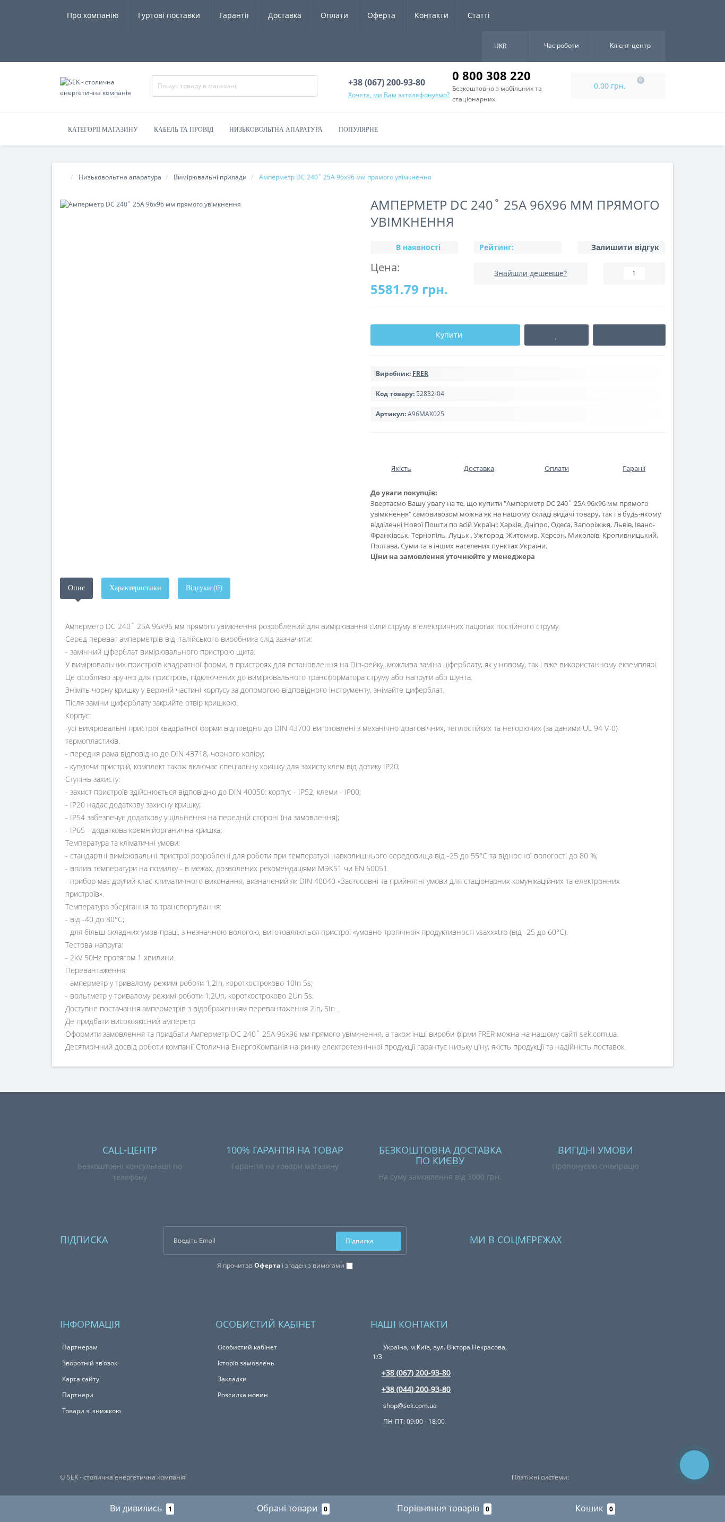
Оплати (334, 15)
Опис (76, 588)
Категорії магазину (103, 129)
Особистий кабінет (247, 1347)
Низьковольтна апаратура (276, 129)
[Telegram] (598, 1237)
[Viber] (395, 1439)
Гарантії (234, 15)
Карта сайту (80, 1378)
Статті (479, 15)
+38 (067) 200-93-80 (416, 1373)
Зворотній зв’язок (89, 1363)
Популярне (358, 129)
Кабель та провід (183, 129)
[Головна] (63, 177)
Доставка (284, 15)
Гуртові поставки (169, 15)
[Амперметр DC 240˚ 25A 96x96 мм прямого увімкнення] (207, 204)
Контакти (431, 15)
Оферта (381, 15)
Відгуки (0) (204, 588)
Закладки (232, 1378)
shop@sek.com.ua (409, 1405)
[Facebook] (583, 1237)
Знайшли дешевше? (530, 273)
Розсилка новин (243, 1394)
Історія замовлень (246, 1363)
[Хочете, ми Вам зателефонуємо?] (694, 1465)
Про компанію (93, 15)
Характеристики (135, 588)
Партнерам (80, 1347)
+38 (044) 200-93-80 (416, 1389)
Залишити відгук (625, 247)
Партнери (77, 1394)
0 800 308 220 (491, 75)
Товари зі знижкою (91, 1410)
